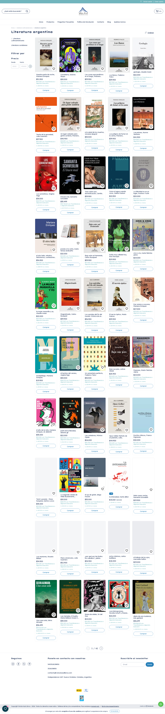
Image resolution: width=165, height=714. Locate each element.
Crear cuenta (159, 1)
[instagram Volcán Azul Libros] (13, 664)
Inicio (41, 22)
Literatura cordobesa (19, 45)
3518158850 (52, 669)
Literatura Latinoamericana (24, 28)
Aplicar (30, 66)
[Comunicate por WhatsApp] (160, 704)
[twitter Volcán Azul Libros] (24, 664)
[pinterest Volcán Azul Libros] (29, 664)
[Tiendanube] (147, 706)
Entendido (115, 711)
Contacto (100, 22)
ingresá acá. (95, 706)
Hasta (22, 62)
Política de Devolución (85, 22)
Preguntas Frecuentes (65, 22)
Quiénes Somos (120, 22)
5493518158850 (53, 664)
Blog (109, 22)
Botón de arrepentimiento (110, 706)
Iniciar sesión (147, 1)
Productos (50, 22)
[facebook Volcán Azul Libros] (18, 664)
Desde (13, 62)
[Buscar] (27, 11)
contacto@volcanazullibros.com (60, 673)
